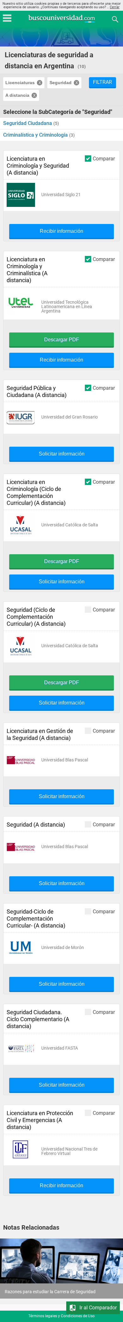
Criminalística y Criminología (36, 135)
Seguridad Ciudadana (28, 123)
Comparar (104, 158)
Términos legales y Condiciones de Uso (61, 1316)
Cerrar (115, 7)
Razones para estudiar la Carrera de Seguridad (50, 1291)
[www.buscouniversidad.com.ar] (61, 22)
